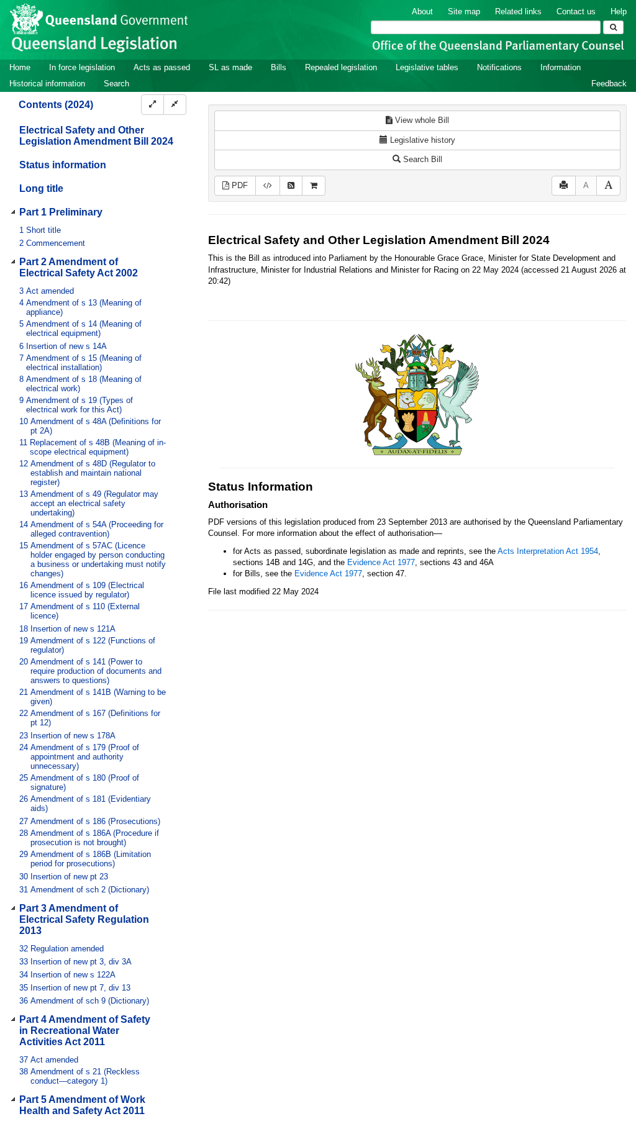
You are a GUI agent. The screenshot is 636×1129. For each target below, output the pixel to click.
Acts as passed (162, 67)
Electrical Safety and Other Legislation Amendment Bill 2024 (96, 136)
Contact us (576, 11)
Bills (278, 67)
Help (619, 11)
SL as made (230, 67)
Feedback (609, 83)
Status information (62, 165)
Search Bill (421, 159)
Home (19, 67)
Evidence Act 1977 (381, 562)
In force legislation (82, 67)
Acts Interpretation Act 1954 (547, 551)
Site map (464, 11)
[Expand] (152, 104)
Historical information (47, 83)
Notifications (499, 67)
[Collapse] (174, 104)
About (422, 11)
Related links (518, 11)
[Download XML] (267, 186)
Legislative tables (427, 67)
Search (116, 83)
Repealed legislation (341, 67)
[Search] (613, 27)
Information (560, 67)
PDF (238, 185)
